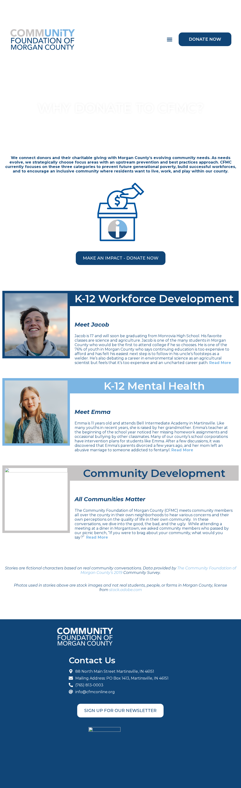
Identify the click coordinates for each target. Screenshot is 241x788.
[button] (169, 39)
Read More (220, 362)
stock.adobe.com (125, 590)
